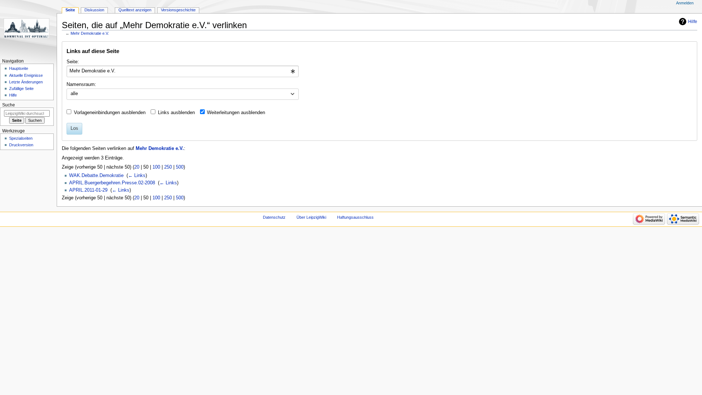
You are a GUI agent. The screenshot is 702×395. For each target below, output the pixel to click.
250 (168, 167)
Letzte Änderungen (26, 82)
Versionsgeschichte (178, 10)
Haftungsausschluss (355, 217)
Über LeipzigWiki (311, 217)
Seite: (73, 61)
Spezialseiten (21, 138)
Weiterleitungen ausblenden (236, 112)
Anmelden (685, 3)
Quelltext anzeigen (134, 10)
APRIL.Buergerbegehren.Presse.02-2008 (112, 182)
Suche (8, 105)
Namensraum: (81, 84)
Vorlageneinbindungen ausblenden (110, 112)
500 (180, 167)
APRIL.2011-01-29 (88, 190)
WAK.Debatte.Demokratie (96, 175)
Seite (70, 10)
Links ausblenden (176, 112)
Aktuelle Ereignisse (26, 75)
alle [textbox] (74, 93)
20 (136, 167)
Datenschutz (274, 217)
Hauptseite (18, 68)
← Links (137, 175)
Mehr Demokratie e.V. (90, 33)
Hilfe (692, 21)
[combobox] (183, 71)
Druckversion (21, 145)
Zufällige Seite (21, 88)
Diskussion (94, 10)
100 (156, 167)
